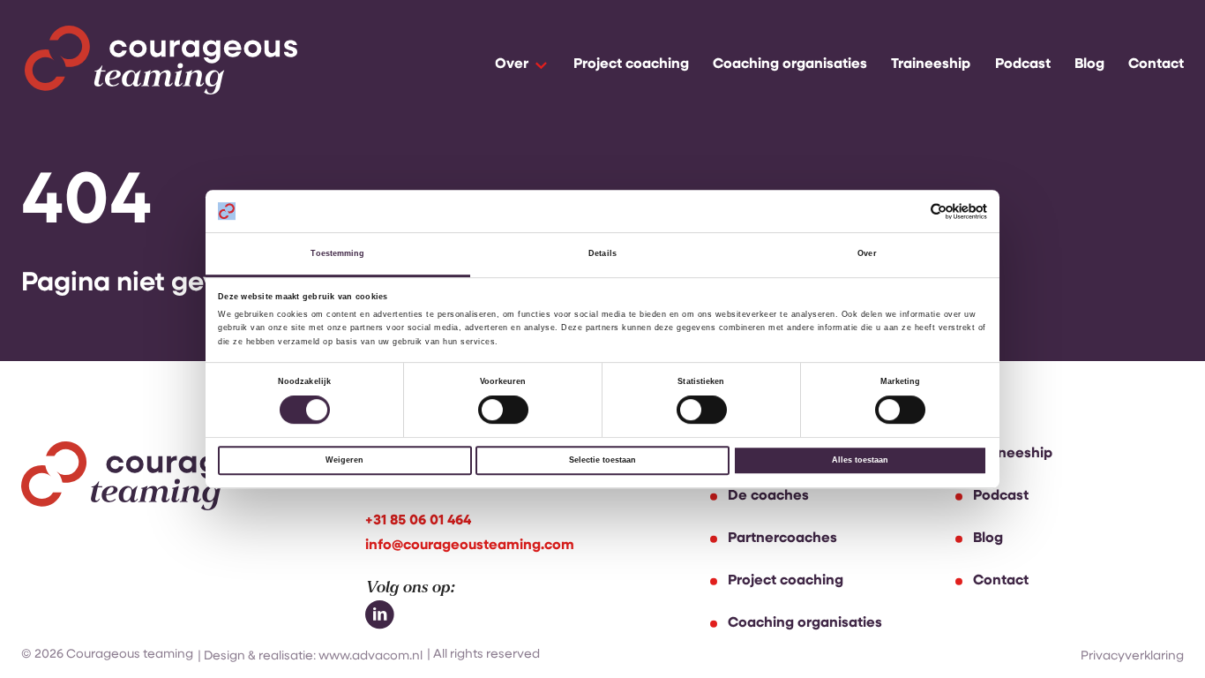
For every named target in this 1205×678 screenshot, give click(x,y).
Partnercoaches (782, 538)
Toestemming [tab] (337, 254)
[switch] (503, 410)
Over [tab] (866, 254)
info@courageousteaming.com (469, 546)
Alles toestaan (860, 460)
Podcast (1023, 64)
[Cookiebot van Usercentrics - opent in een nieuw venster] (910, 211)
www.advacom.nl (370, 656)
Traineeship (930, 64)
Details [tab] (602, 254)
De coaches (768, 496)
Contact (1156, 64)
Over (511, 64)
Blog (1089, 64)
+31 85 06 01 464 (418, 521)
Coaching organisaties (790, 64)
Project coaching (631, 64)
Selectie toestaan (602, 460)
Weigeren (344, 460)
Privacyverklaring (1132, 656)
